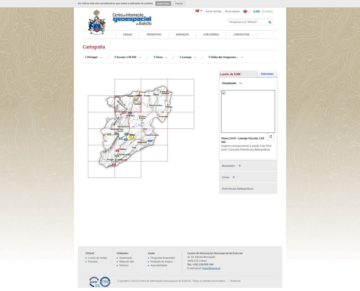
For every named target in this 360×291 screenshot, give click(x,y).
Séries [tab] (226, 177)
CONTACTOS (241, 34)
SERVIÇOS (182, 34)
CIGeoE (127, 34)
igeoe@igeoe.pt (211, 268)
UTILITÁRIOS (211, 34)
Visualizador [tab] (229, 83)
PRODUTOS (154, 34)
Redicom (235, 281)
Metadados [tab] (229, 165)
